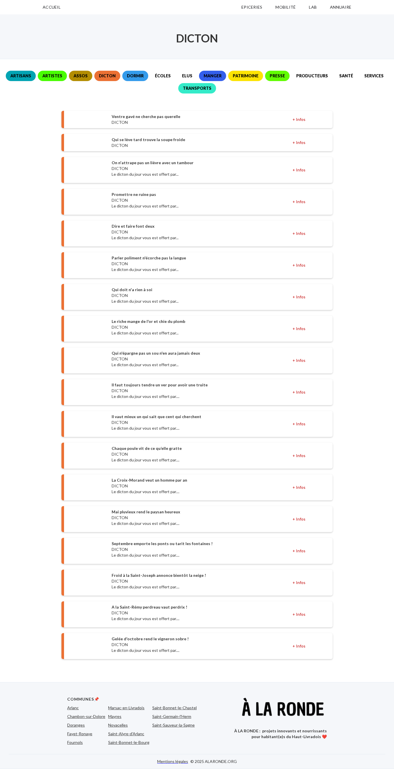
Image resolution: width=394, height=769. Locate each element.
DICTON (107, 75)
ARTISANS (20, 75)
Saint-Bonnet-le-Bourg (128, 742)
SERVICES (374, 75)
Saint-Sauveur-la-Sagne (173, 725)
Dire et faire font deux (133, 226)
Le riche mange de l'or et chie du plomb (148, 321)
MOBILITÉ (285, 7)
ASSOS (81, 75)
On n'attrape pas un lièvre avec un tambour (153, 162)
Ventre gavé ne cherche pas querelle (146, 116)
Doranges (76, 725)
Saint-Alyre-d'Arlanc (126, 733)
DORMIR (135, 75)
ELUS (187, 75)
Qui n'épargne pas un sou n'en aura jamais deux (156, 353)
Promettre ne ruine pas (134, 194)
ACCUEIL (52, 7)
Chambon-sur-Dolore (86, 716)
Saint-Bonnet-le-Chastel (174, 707)
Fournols (75, 742)
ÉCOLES (163, 75)
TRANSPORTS (197, 88)
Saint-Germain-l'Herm (171, 716)
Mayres (114, 716)
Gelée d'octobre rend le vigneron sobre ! (150, 638)
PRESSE (277, 75)
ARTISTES (52, 75)
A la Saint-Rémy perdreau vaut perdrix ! (149, 607)
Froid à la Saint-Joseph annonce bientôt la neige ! (159, 575)
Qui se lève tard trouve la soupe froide (148, 139)
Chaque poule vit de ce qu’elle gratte (147, 448)
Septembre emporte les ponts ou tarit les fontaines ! (162, 543)
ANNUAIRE (340, 7)
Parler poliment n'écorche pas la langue (149, 257)
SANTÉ (346, 75)
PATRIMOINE (245, 75)
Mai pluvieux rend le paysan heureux (146, 511)
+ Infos (298, 119)
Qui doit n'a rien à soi (132, 289)
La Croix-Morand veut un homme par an (149, 480)
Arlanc (73, 707)
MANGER (213, 75)
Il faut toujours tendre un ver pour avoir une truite (160, 384)
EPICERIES (251, 7)
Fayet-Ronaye (79, 733)
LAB (313, 7)
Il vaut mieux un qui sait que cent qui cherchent (156, 416)
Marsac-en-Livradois (126, 707)
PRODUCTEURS (312, 75)
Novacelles (118, 725)
